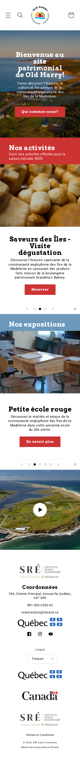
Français (38, 658)
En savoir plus (40, 442)
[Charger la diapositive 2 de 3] (40, 309)
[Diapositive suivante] (53, 309)
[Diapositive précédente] (27, 309)
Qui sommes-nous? (40, 112)
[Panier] (71, 15)
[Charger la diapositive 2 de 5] (34, 464)
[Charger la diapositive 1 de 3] (34, 309)
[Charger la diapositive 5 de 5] (50, 464)
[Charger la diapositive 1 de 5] (29, 464)
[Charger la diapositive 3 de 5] (40, 464)
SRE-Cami (38, 742)
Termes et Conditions (40, 735)
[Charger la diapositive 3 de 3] (45, 309)
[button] (12, 15)
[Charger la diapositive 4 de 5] (45, 464)
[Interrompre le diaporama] (75, 309)
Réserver (40, 290)
